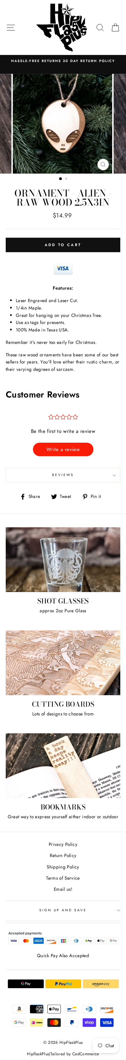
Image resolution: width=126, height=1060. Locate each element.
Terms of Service (63, 878)
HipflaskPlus (38, 1054)
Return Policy (63, 855)
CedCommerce (85, 1054)
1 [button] (60, 179)
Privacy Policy (63, 844)
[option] (63, 124)
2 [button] (67, 179)
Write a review (63, 449)
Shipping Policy (63, 866)
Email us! (63, 889)
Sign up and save (63, 910)
